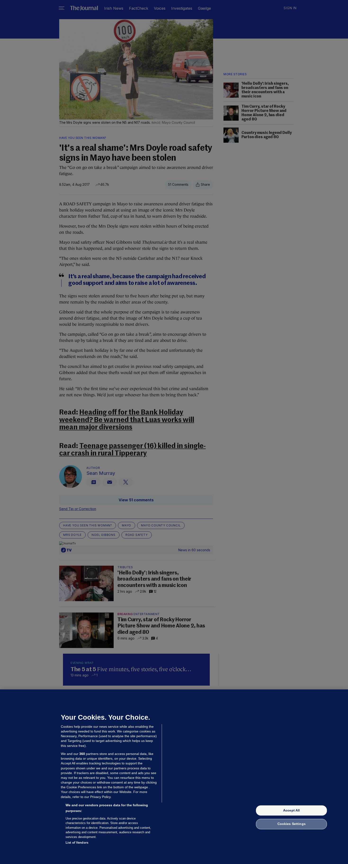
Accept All (291, 810)
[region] (174, 776)
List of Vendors (77, 842)
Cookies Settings (291, 824)
